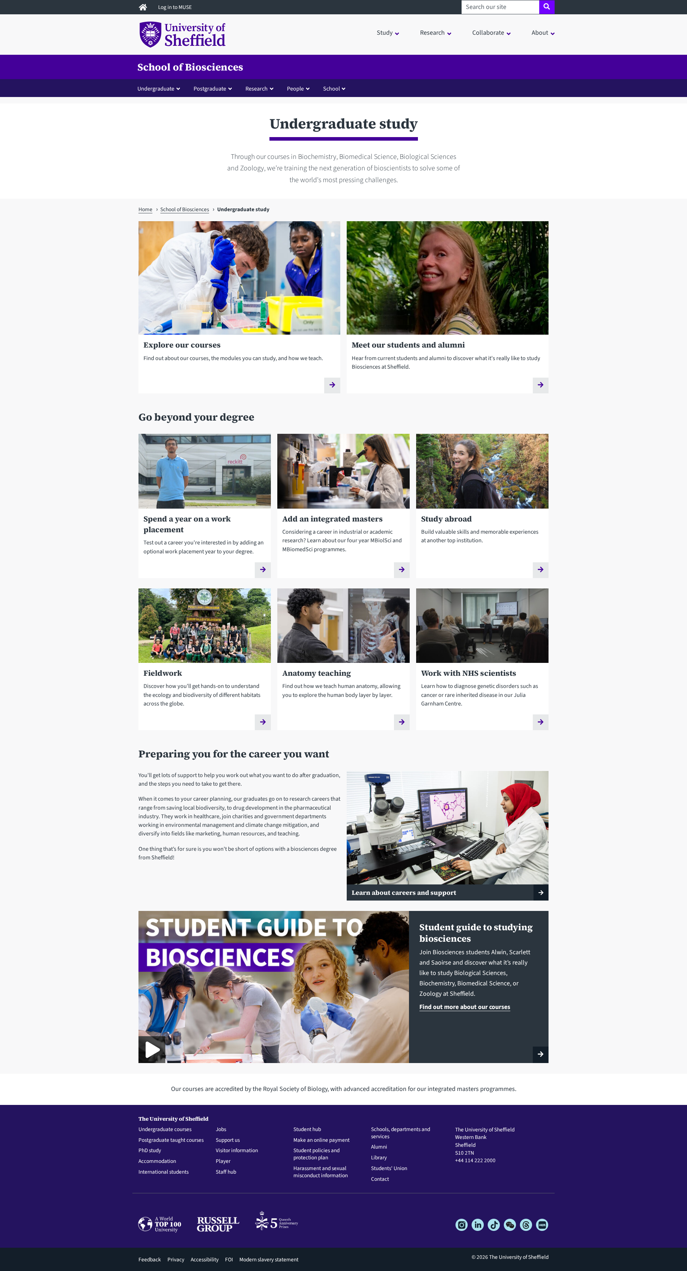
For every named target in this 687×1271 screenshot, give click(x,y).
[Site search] (547, 7)
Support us (228, 1140)
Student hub (307, 1129)
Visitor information (237, 1150)
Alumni (379, 1147)
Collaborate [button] (488, 32)
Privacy (175, 1259)
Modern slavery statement (268, 1259)
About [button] (540, 32)
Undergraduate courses (164, 1129)
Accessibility (205, 1259)
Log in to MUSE (175, 7)
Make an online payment (321, 1140)
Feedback (149, 1259)
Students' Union (389, 1168)
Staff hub (226, 1172)
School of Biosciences (190, 67)
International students (163, 1172)
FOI (229, 1259)
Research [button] (432, 32)
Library (379, 1157)
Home (145, 209)
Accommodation (157, 1161)
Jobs (221, 1129)
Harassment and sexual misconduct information (320, 1172)
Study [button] (385, 32)
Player (223, 1161)
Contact (380, 1179)
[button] (160, 88)
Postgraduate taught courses (171, 1140)
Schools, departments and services (400, 1133)
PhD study (149, 1150)
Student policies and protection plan (316, 1154)
